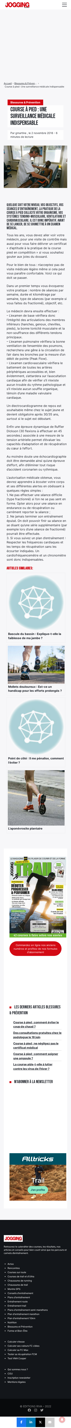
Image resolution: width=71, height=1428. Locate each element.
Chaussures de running (20, 1280)
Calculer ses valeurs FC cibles (23, 1345)
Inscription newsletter (19, 1377)
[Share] (21, 1422)
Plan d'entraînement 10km (21, 1318)
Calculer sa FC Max (18, 1350)
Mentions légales (17, 1381)
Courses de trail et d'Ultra (21, 1276)
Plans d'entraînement (19, 1297)
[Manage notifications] (62, 1420)
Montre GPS (14, 1289)
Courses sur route (17, 1272)
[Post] (40, 1422)
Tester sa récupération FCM (22, 1354)
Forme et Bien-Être (17, 1330)
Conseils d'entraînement (20, 1293)
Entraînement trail (17, 1305)
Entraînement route (18, 1301)
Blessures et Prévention (20, 1326)
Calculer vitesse (16, 1341)
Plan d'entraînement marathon (23, 1314)
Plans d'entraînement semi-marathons (28, 1309)
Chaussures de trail (18, 1284)
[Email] (50, 1422)
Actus (11, 1263)
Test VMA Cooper (17, 1358)
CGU (10, 1373)
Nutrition (12, 1322)
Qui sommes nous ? (18, 1369)
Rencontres (14, 1268)
